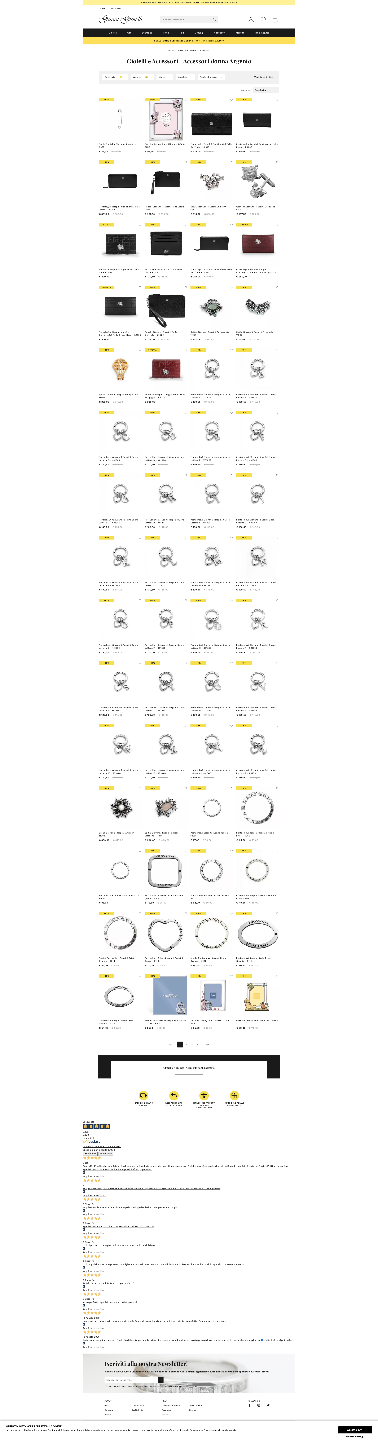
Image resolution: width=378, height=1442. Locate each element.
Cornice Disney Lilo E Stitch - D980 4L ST (210, 1022)
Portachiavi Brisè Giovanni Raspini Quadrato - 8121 (164, 897)
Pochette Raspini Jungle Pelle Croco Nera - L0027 (119, 270)
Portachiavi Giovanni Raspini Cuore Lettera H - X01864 (164, 521)
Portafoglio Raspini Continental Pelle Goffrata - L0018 (211, 145)
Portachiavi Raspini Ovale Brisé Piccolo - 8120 (116, 1022)
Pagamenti (166, 1410)
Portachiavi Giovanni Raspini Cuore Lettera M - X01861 (210, 583)
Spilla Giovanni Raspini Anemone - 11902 (118, 834)
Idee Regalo (262, 32)
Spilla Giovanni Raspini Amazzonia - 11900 (210, 333)
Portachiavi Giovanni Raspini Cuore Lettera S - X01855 (118, 709)
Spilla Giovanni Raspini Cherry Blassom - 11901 (161, 834)
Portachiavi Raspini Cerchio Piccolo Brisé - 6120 (256, 897)
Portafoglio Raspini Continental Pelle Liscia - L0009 (119, 208)
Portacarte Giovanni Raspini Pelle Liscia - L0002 (163, 270)
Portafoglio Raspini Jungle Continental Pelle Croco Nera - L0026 (120, 333)
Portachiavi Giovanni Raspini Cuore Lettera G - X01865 (118, 521)
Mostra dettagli (355, 1436)
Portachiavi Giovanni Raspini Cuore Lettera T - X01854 (164, 709)
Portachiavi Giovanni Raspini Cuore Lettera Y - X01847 (210, 771)
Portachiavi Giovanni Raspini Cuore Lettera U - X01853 (210, 709)
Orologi (199, 32)
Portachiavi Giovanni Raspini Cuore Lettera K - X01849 (118, 583)
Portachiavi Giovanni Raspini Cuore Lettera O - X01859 (118, 646)
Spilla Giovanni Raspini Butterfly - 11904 (209, 208)
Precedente (90, 1153)
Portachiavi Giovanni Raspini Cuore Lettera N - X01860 (256, 583)
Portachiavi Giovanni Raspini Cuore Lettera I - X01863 (210, 521)
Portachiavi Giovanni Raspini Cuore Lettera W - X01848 (118, 771)
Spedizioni (166, 1415)
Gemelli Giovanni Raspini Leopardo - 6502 (256, 208)
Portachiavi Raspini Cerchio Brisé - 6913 (209, 897)
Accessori (219, 32)
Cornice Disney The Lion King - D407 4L (257, 1022)
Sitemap (192, 1410)
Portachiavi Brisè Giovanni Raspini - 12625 (119, 897)
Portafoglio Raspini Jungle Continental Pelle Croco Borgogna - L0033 (256, 271)
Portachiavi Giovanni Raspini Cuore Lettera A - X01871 (210, 396)
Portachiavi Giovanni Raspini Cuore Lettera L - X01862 (164, 583)
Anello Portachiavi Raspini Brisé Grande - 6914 (116, 959)
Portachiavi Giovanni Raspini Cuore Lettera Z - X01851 (256, 771)
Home (171, 50)
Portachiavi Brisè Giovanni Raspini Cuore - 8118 (164, 959)
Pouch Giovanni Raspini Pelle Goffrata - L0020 (161, 333)
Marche (240, 32)
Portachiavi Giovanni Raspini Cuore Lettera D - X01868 (164, 458)
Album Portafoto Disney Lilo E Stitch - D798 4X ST (165, 1022)
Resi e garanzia (195, 1405)
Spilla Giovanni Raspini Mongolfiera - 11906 (120, 396)
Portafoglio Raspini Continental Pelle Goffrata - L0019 (211, 270)
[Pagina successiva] (207, 1044)
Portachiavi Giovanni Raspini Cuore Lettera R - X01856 (256, 646)
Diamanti (147, 32)
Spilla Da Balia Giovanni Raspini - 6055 (117, 145)
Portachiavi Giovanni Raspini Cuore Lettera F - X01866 (256, 458)
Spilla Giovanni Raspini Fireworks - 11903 (255, 333)
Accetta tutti (355, 1429)
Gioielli (113, 32)
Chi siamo (116, 8)
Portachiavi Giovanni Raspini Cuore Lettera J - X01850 (256, 521)
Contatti (103, 8)
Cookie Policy (138, 1410)
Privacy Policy (121, 1386)
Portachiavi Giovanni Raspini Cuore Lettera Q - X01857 (210, 646)
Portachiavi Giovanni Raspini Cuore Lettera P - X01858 (164, 646)
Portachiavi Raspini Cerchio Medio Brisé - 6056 (255, 834)
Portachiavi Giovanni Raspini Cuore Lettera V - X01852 (256, 709)
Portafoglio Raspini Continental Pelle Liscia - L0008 (257, 145)
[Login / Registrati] (251, 19)
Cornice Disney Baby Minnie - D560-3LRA (165, 145)
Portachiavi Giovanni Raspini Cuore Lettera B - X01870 (256, 396)
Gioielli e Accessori (187, 50)
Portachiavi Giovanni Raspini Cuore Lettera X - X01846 (164, 771)
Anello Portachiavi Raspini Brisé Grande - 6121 (208, 959)
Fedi (181, 32)
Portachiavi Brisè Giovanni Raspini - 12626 (210, 834)
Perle (166, 32)
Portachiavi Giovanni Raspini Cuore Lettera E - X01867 (210, 458)
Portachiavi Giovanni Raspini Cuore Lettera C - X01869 (118, 458)
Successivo (106, 1153)
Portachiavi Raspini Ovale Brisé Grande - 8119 (253, 959)
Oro (129, 32)
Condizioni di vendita (171, 1405)
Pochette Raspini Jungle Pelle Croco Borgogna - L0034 (165, 396)
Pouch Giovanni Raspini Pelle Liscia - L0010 (165, 208)
